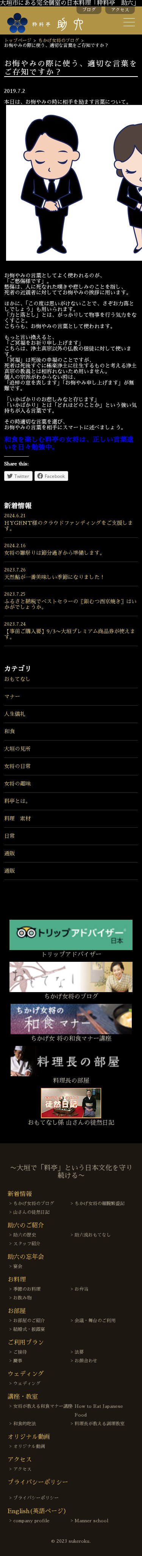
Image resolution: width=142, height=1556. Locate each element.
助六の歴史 (24, 1235)
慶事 (17, 1361)
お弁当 (81, 1289)
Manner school (91, 1520)
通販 (9, 853)
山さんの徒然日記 (31, 1212)
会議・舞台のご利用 (95, 1320)
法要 (79, 1352)
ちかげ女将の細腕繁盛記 (100, 1203)
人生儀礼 (14, 714)
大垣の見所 (17, 748)
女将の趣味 (17, 783)
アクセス (120, 10)
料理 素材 (17, 818)
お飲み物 (22, 1298)
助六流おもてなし (93, 1235)
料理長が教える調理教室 (100, 1423)
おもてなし (17, 679)
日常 (9, 836)
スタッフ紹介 (27, 1243)
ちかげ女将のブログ (58, 40)
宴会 (17, 1266)
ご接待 (20, 1352)
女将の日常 (17, 766)
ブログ (89, 10)
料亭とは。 (17, 801)
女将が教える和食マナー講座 (42, 1406)
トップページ (17, 40)
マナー (12, 696)
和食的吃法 (24, 1423)
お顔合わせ (86, 1361)
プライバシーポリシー (36, 1498)
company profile (31, 1520)
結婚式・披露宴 (29, 1329)
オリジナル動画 (29, 1446)
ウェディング (27, 1383)
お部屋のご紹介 (29, 1320)
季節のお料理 (27, 1289)
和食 (9, 731)
